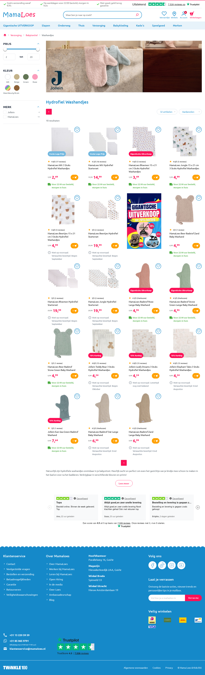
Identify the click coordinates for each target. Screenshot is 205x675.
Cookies (157, 667)
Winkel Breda (97, 576)
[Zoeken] (137, 14)
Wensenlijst (164, 17)
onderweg (64, 25)
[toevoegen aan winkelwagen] (74, 177)
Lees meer (124, 483)
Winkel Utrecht (98, 586)
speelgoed (158, 25)
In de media (55, 584)
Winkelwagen (195, 15)
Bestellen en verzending (20, 574)
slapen (46, 25)
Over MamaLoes (58, 563)
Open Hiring (56, 579)
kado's (140, 25)
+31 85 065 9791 (19, 640)
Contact (10, 563)
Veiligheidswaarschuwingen (22, 594)
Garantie (11, 584)
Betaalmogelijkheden (18, 579)
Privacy (169, 667)
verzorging (98, 25)
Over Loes (55, 589)
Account (183, 17)
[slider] (5, 49)
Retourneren (13, 589)
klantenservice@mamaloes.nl (27, 648)
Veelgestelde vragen (18, 569)
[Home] (4, 35)
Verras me (193, 597)
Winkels (174, 17)
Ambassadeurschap (60, 594)
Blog (51, 599)
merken (177, 25)
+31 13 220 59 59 (19, 635)
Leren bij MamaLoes (60, 574)
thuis (81, 25)
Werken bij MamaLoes (61, 569)
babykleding (120, 25)
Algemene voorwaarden (136, 667)
